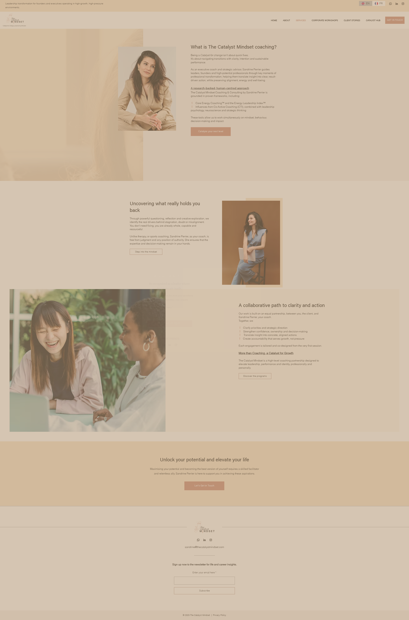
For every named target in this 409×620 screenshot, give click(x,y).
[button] (257, 271)
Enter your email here (160, 307)
